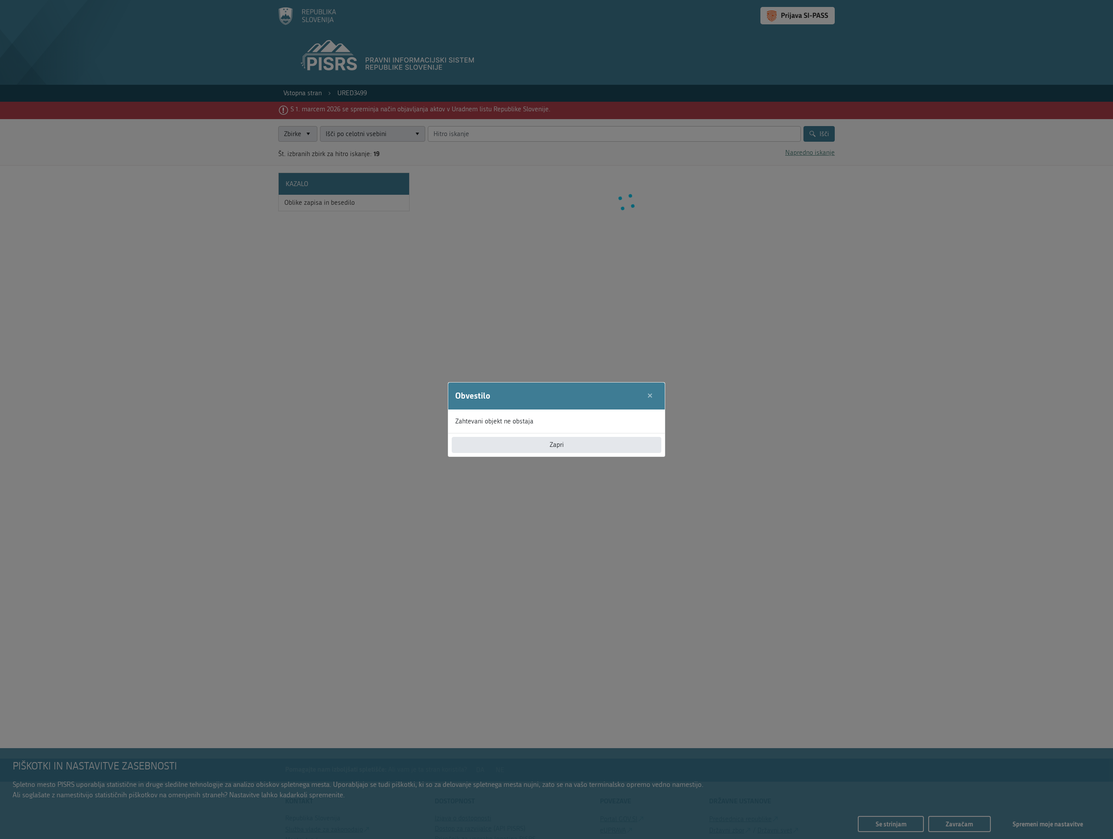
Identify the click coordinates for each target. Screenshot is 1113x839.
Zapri (557, 445)
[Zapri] (650, 396)
